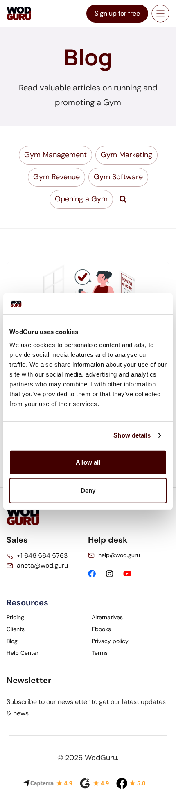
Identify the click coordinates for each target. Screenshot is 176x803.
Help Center (22, 652)
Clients (16, 629)
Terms (100, 652)
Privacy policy (110, 641)
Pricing (15, 617)
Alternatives (107, 617)
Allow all (88, 462)
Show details (132, 435)
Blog (12, 641)
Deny (88, 490)
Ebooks (101, 629)
